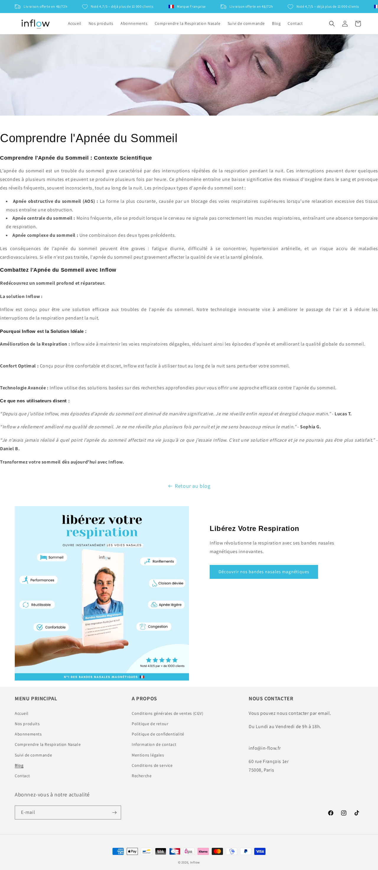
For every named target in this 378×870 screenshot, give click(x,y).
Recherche (141, 775)
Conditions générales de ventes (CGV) (167, 713)
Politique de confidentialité (158, 734)
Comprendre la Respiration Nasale (48, 744)
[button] (331, 23)
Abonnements (28, 734)
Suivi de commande (33, 755)
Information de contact (154, 744)
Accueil (21, 713)
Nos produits (27, 723)
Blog (19, 765)
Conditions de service (152, 765)
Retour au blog (192, 485)
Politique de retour (150, 723)
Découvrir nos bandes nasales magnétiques (264, 571)
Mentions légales (148, 755)
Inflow (195, 862)
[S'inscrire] (114, 812)
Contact (22, 775)
